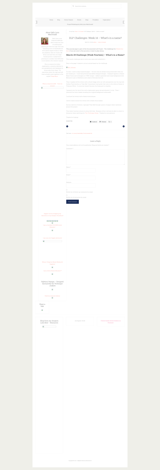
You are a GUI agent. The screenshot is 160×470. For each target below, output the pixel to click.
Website (68, 182)
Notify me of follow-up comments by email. (79, 192)
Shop (86, 20)
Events (79, 20)
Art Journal (80, 31)
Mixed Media (80, 133)
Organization (106, 20)
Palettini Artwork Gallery (52, 296)
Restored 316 (89, 460)
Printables (96, 20)
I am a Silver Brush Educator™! (52, 271)
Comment (69, 148)
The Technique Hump (91, 113)
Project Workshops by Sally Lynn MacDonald (80, 24)
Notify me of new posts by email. (76, 197)
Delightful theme (80, 460)
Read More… (54, 76)
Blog (58, 20)
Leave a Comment (102, 42)
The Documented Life (87, 133)
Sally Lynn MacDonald (52, 9)
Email (68, 175)
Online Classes (68, 20)
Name (68, 167)
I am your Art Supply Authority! (52, 238)
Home (51, 20)
